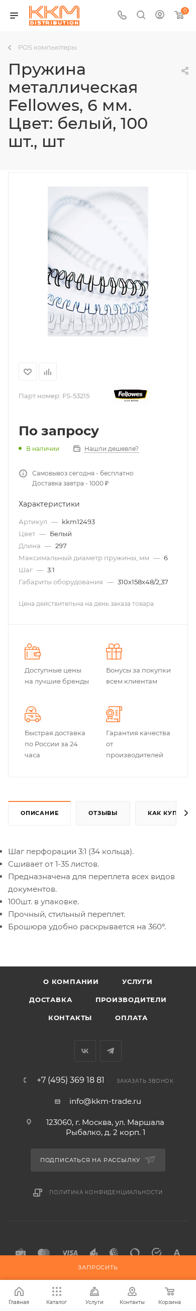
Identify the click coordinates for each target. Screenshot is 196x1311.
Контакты (70, 1018)
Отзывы (103, 812)
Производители (131, 1000)
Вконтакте (85, 1051)
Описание (39, 812)
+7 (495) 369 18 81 (71, 1080)
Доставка (50, 1000)
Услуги (137, 981)
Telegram (111, 1051)
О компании (71, 981)
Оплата (131, 1018)
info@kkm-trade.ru (105, 1101)
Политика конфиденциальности (106, 1192)
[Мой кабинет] (159, 16)
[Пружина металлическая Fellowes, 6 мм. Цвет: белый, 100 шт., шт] (98, 261)
